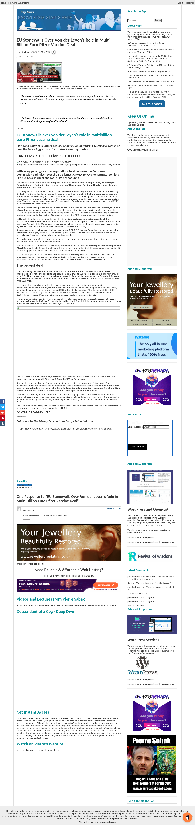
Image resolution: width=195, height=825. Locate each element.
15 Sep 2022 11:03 (114, 508)
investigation (77, 254)
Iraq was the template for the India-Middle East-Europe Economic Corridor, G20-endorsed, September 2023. (150, 58)
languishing (56, 301)
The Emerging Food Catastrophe (143, 81)
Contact (12, 3)
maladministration (78, 259)
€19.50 (81, 287)
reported (61, 245)
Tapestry (131, 593)
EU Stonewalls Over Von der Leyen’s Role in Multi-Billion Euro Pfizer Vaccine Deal (64, 42)
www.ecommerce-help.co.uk (140, 537)
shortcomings (32, 399)
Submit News (23, 3)
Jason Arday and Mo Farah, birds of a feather (149, 75)
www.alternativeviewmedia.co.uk (142, 150)
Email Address (135, 427)
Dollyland (143, 593)
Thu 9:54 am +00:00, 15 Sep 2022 (34, 52)
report (92, 182)
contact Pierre (40, 738)
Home (3, 3)
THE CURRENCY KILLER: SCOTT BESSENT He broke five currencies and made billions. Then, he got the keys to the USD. (151, 94)
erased (84, 388)
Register (189, 3)
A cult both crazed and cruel (140, 71)
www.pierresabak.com (49, 750)
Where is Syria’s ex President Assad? (145, 85)
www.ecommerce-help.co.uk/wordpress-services (150, 542)
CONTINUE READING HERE (33, 412)
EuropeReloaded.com (79, 421)
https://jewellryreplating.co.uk (30, 564)
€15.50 (31, 287)
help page (28, 735)
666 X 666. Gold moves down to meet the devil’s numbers (150, 577)
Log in (180, 3)
